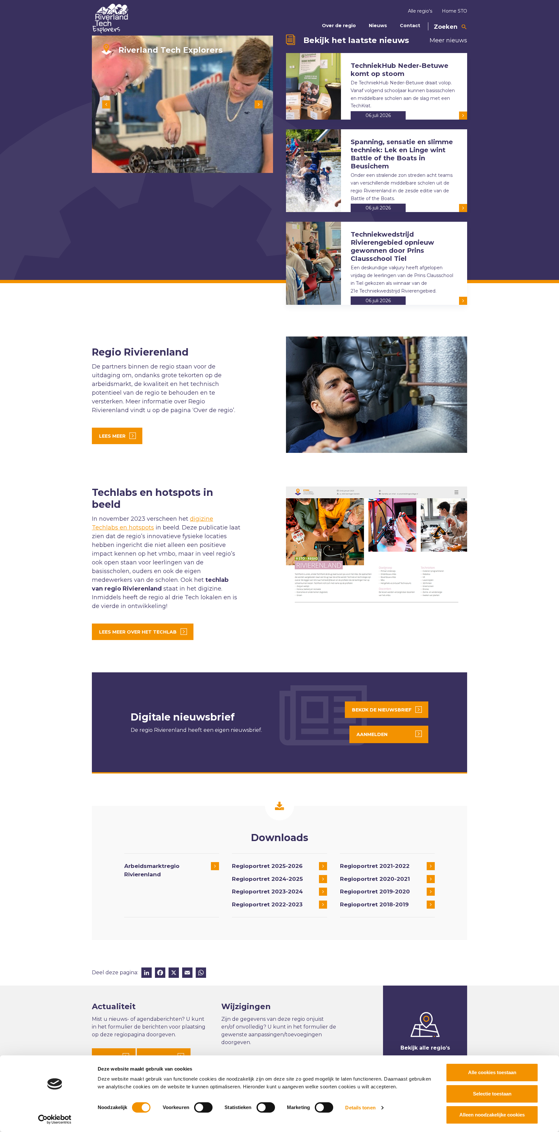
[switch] (203, 1107)
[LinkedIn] (146, 973)
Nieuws (378, 25)
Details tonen (360, 1107)
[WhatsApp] (201, 973)
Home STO (454, 11)
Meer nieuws (448, 40)
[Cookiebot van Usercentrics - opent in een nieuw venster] (55, 1119)
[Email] (187, 973)
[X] (174, 973)
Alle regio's (420, 11)
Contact (410, 25)
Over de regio (339, 25)
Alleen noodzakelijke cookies (492, 1114)
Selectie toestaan (492, 1093)
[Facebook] (160, 973)
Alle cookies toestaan (492, 1072)
